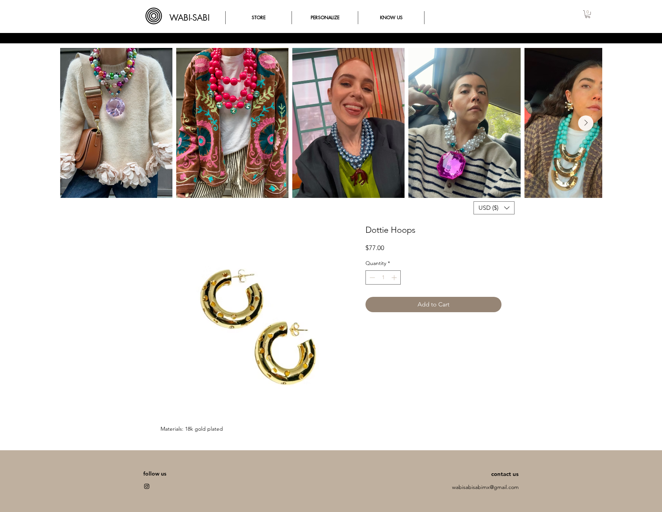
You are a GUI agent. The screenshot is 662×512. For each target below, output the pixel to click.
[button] (587, 14)
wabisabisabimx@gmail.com (485, 487)
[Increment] (395, 277)
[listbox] (494, 207)
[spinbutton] (383, 277)
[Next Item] (585, 123)
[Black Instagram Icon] (146, 486)
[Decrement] (371, 277)
